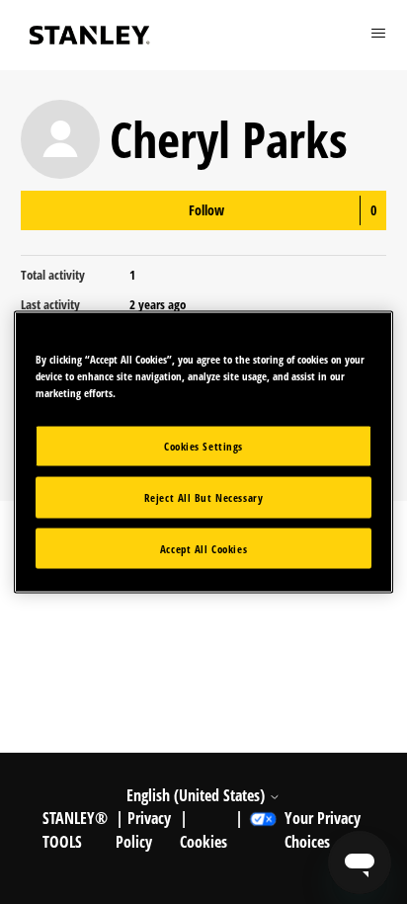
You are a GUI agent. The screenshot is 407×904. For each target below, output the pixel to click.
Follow (206, 210)
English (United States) (197, 795)
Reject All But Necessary (204, 496)
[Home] (90, 35)
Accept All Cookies (203, 547)
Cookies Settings (203, 445)
